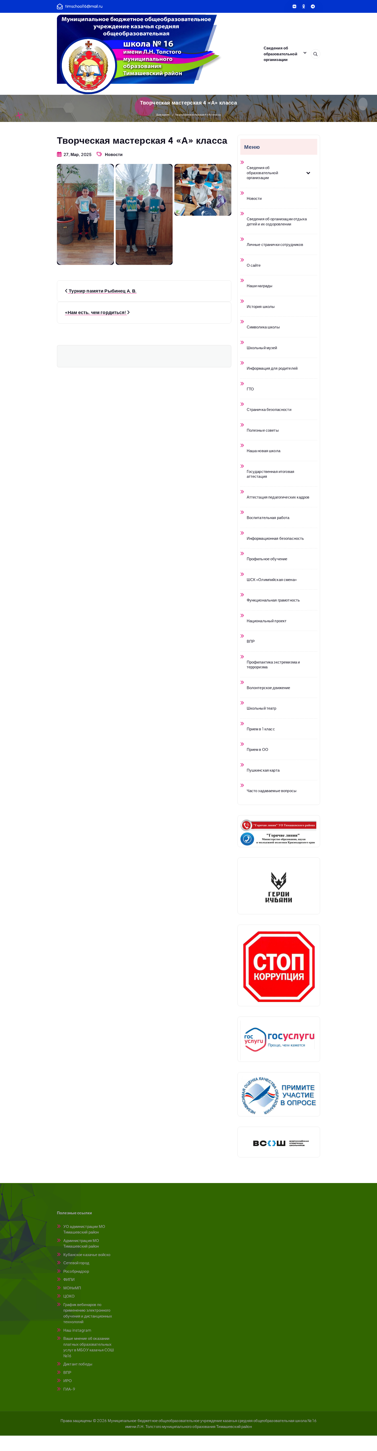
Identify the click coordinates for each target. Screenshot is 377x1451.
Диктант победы (77, 1363)
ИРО (67, 1380)
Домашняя (162, 114)
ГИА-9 (69, 1388)
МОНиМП (72, 1287)
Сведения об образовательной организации (280, 53)
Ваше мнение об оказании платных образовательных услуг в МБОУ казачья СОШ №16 (88, 1347)
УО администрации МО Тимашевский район (84, 1229)
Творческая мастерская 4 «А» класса (198, 114)
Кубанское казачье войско (87, 1254)
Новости (114, 154)
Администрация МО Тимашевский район (81, 1243)
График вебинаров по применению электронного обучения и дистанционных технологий (87, 1313)
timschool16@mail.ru (83, 6)
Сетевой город (76, 1262)
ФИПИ (69, 1279)
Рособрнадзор (76, 1271)
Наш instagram (77, 1330)
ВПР (67, 1372)
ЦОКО (69, 1295)
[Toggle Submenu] (308, 172)
